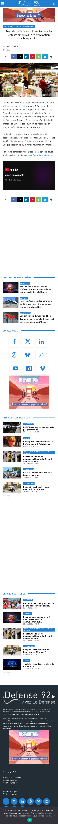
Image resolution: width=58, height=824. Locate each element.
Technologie (29, 483)
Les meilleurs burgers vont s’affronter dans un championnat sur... (36, 619)
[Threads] (14, 355)
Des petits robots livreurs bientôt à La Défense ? (36, 488)
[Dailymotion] (29, 368)
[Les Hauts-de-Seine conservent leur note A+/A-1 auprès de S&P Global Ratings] (12, 456)
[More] (51, 56)
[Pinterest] (32, 56)
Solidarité (28, 600)
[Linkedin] (26, 56)
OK (29, 820)
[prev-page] (4, 497)
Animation (8, 26)
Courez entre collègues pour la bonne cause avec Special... (38, 604)
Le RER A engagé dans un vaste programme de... (38, 428)
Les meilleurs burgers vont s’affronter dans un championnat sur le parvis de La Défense (36, 289)
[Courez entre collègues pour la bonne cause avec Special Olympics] (12, 603)
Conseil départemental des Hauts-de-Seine (38, 452)
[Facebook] (14, 56)
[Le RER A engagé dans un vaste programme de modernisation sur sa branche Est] (12, 427)
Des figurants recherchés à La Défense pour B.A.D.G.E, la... (38, 442)
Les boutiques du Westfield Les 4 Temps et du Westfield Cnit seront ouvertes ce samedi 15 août (37, 319)
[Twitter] (27, 341)
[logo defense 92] (29, 4)
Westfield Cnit (28, 26)
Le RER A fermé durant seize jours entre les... (37, 473)
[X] (20, 56)
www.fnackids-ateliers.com (41, 155)
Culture (24, 298)
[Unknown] (29, 15)
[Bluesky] (27, 355)
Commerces (25, 313)
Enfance (17, 26)
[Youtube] (15, 368)
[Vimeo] (42, 368)
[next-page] (8, 497)
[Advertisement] (29, 235)
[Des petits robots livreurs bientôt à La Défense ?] (12, 487)
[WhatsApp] (38, 56)
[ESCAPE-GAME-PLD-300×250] (29, 392)
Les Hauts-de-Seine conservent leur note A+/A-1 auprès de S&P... (37, 459)
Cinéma (26, 438)
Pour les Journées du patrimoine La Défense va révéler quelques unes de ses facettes (36, 304)
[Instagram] (41, 355)
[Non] (54, 815)
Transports (29, 424)
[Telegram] (45, 56)
